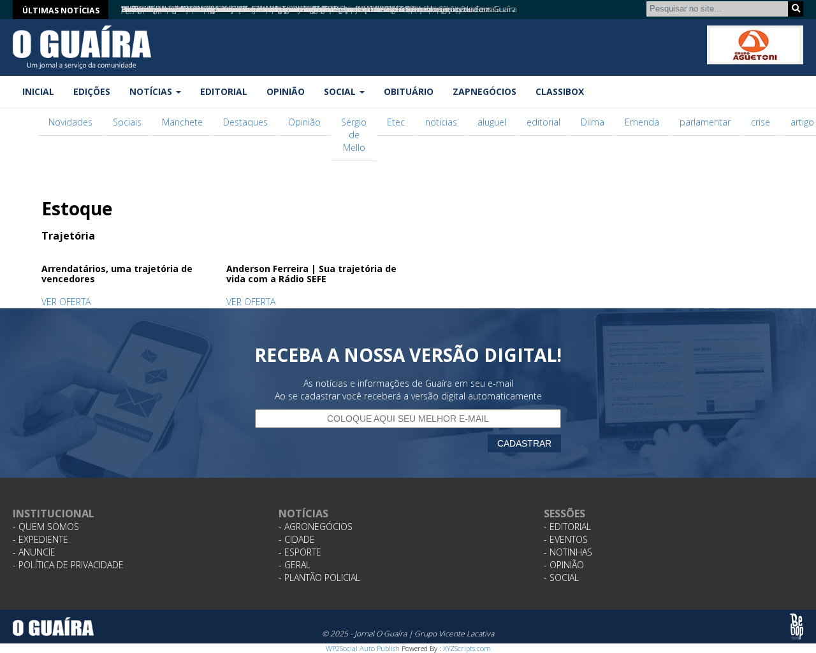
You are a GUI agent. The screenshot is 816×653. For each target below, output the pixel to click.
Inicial (38, 91)
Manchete (182, 122)
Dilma (592, 122)
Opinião (285, 91)
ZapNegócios (484, 91)
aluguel (491, 122)
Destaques (245, 122)
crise (760, 122)
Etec (396, 122)
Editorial (223, 91)
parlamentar (705, 122)
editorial (543, 122)
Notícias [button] (152, 91)
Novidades (70, 122)
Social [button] (341, 91)
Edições (91, 91)
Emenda (642, 122)
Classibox (560, 91)
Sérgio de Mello (354, 135)
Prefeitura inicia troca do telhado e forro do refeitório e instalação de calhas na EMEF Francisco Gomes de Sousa (308, 9)
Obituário (408, 91)
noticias (441, 122)
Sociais (127, 122)
